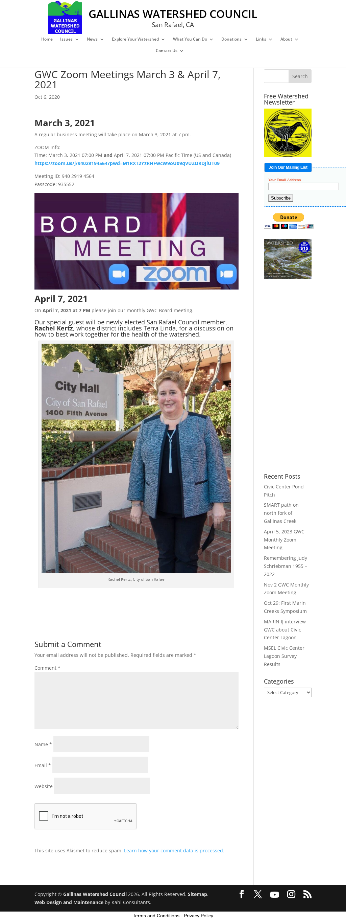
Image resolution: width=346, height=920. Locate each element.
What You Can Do (190, 39)
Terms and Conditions (156, 915)
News (92, 39)
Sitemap (197, 894)
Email (42, 765)
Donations (231, 39)
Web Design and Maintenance (68, 902)
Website (43, 786)
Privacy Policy (198, 915)
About (286, 39)
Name (43, 744)
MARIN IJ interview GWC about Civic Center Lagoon (285, 629)
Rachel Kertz (53, 328)
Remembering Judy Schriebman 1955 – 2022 (285, 566)
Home (47, 39)
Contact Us (166, 50)
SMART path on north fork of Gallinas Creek (281, 513)
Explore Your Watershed (135, 39)
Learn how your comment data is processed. (174, 850)
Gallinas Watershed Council (95, 894)
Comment (47, 668)
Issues (66, 39)
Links (261, 39)
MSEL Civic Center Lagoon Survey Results (284, 656)
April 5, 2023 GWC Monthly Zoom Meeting (284, 539)
